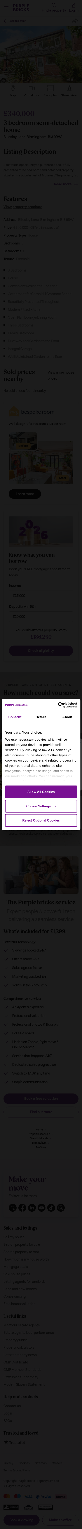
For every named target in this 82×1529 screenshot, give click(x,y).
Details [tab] (41, 717)
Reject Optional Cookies (41, 820)
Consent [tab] (14, 717)
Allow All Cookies (41, 792)
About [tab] (67, 717)
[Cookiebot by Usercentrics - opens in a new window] (58, 705)
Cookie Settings (38, 806)
